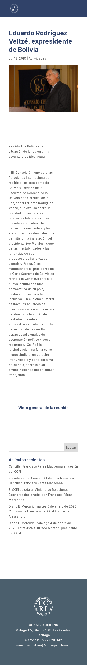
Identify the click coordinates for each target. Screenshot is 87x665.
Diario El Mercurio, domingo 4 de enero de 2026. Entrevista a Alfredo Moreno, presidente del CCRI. (43, 528)
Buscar (71, 447)
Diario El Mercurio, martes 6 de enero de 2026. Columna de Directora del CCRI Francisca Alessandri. (43, 511)
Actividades (37, 58)
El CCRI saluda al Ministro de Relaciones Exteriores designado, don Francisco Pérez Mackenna (40, 495)
